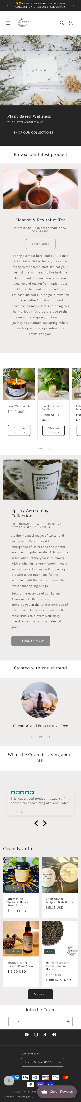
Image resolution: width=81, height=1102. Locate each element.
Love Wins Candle (19, 406)
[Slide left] (31, 448)
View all (40, 994)
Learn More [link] (40, 244)
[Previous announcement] (7, 5)
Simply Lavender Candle (52, 408)
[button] (8, 22)
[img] (40, 793)
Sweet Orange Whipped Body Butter (59, 900)
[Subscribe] (67, 1021)
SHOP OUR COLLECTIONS (33, 132)
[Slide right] (49, 448)
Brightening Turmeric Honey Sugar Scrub (17, 902)
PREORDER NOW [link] (31, 640)
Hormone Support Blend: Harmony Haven (57, 966)
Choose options (19, 430)
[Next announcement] (73, 5)
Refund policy (25, 1097)
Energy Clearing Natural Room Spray (20, 964)
